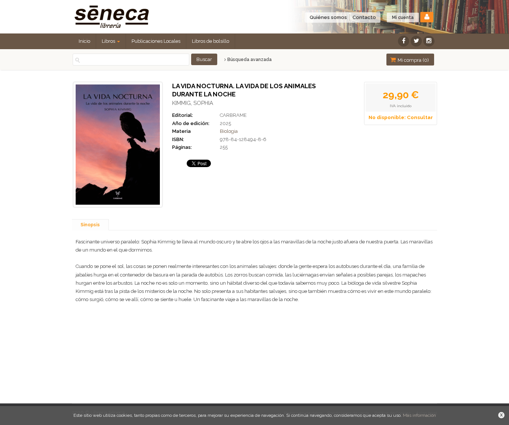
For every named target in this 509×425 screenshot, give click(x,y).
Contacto (364, 17)
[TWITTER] (416, 41)
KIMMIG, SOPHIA (192, 103)
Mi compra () (412, 60)
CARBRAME (233, 115)
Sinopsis (90, 224)
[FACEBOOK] (403, 41)
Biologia (229, 131)
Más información (419, 415)
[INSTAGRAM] (428, 41)
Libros (109, 41)
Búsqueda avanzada (249, 59)
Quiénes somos (328, 17)
